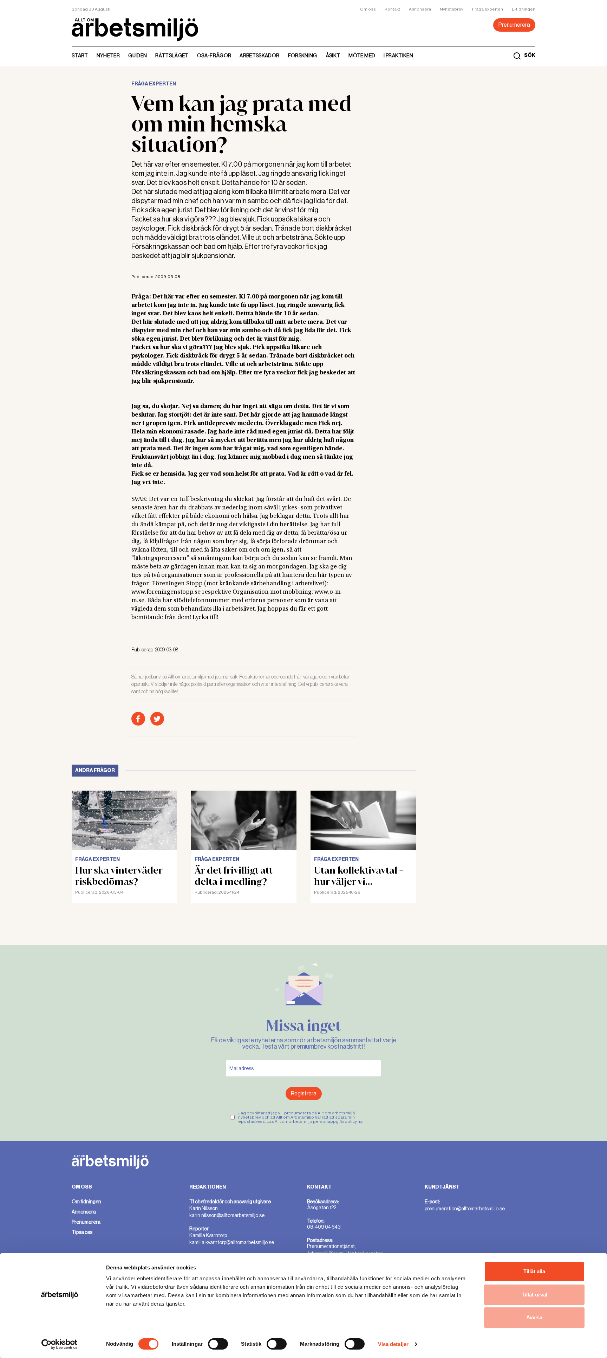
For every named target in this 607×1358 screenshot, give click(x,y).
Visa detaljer (393, 1344)
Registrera (303, 1093)
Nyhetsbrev (451, 9)
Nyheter (108, 55)
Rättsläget (172, 55)
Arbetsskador (259, 55)
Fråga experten (487, 9)
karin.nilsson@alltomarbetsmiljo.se (227, 1215)
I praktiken (398, 55)
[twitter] (157, 719)
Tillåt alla (534, 1271)
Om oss (368, 9)
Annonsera (420, 9)
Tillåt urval (534, 1295)
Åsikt (333, 55)
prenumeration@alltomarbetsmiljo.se (465, 1208)
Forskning (302, 55)
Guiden (137, 55)
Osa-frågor (214, 55)
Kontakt (392, 9)
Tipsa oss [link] (82, 1232)
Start (80, 55)
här (361, 1121)
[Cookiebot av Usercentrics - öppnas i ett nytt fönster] (59, 1344)
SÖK (529, 55)
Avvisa (534, 1317)
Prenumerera (514, 24)
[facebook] (138, 719)
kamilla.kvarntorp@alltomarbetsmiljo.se (231, 1242)
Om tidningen (86, 1201)
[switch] (218, 1344)
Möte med (361, 55)
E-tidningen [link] (523, 9)
